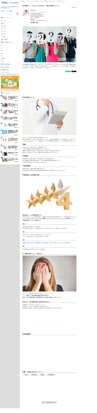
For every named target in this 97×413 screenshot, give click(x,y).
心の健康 (3, 36)
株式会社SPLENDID (5, 67)
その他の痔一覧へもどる (50, 402)
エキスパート (4, 20)
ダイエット (3, 28)
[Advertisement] (49, 84)
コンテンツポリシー (5, 72)
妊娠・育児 (3, 33)
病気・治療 (3, 25)
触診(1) (42, 374)
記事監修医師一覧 (4, 69)
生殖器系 (3, 58)
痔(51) (26, 374)
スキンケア (3, 31)
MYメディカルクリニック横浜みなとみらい (38, 12)
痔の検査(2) (34, 374)
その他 (2, 61)
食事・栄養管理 (4, 39)
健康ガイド (3, 23)
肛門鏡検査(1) (51, 374)
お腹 (2, 53)
